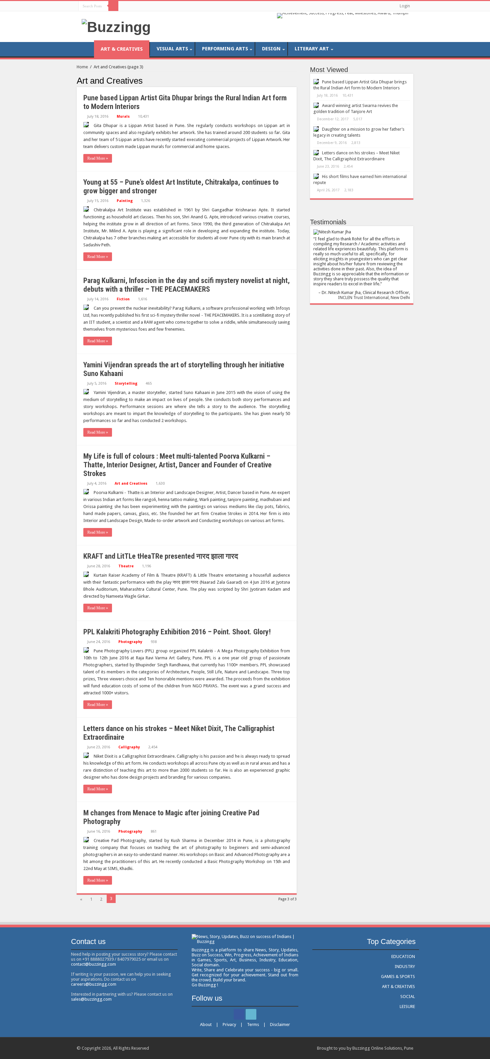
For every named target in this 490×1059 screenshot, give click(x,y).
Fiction (123, 299)
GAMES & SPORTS (398, 976)
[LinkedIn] (131, 6)
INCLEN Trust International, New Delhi (374, 297)
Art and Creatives (131, 483)
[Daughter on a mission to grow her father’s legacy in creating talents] (316, 129)
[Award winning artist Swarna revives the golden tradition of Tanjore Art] (316, 105)
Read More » (97, 158)
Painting (125, 201)
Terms (253, 1024)
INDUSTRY (405, 966)
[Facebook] (124, 6)
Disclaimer (280, 1024)
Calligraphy (129, 747)
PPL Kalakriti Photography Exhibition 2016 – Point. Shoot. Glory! (177, 632)
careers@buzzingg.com (93, 984)
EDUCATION (403, 956)
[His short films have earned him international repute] (316, 176)
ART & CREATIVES (122, 49)
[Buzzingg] (116, 26)
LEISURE (407, 1006)
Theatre (126, 566)
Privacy (229, 1024)
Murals (123, 116)
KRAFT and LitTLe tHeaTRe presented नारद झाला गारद (160, 556)
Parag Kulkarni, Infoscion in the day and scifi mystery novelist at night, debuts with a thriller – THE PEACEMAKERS (186, 284)
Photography (130, 642)
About (206, 1024)
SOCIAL (407, 996)
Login (405, 6)
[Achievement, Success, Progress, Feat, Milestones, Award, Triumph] (342, 15)
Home (82, 66)
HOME (85, 48)
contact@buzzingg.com (93, 964)
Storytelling (126, 383)
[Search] (113, 6)
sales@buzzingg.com (91, 999)
